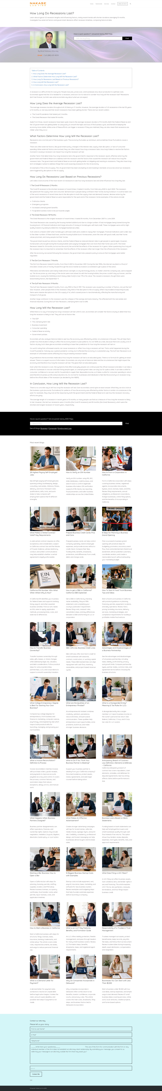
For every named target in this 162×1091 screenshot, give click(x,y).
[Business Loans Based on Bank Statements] (117, 804)
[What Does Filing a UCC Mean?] (117, 859)
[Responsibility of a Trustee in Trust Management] (117, 914)
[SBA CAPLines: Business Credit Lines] (81, 634)
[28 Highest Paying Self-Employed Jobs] (45, 458)
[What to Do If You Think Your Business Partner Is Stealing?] (81, 746)
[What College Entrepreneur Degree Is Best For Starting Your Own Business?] (45, 689)
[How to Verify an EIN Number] (81, 458)
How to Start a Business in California (45, 928)
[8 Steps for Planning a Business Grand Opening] (117, 519)
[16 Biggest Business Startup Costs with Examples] (81, 859)
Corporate (53, 428)
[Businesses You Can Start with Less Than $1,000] (117, 967)
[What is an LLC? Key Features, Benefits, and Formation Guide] (81, 914)
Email (40, 55)
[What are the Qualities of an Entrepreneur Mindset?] (81, 689)
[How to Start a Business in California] (45, 914)
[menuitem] (91, 4)
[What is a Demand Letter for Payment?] (45, 967)
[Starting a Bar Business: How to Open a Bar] (45, 859)
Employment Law (65, 428)
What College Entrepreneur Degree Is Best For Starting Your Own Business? (44, 705)
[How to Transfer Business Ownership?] (45, 634)
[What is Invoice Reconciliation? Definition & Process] (45, 746)
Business (43, 428)
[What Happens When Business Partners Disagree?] (45, 804)
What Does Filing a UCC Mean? (114, 873)
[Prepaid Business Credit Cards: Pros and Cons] (81, 519)
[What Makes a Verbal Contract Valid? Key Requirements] (45, 519)
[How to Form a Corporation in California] (117, 458)
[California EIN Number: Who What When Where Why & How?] (45, 576)
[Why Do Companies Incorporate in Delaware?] (81, 967)
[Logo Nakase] (38, 4)
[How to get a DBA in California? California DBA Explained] (81, 576)
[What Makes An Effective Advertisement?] (81, 804)
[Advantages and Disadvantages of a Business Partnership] (117, 634)
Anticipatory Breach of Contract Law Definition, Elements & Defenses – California (117, 762)
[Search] (130, 4)
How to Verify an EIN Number (78, 472)
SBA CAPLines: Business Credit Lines (80, 648)
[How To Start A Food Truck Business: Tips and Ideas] (117, 576)
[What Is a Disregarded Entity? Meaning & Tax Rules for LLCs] (117, 689)
